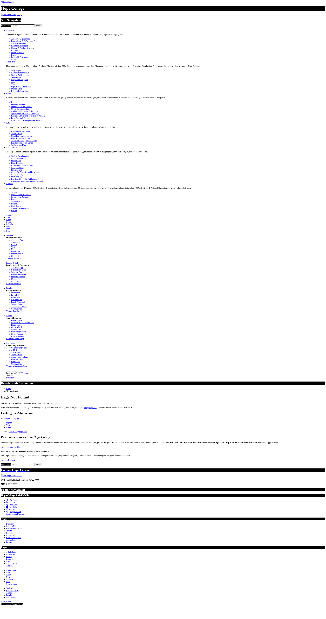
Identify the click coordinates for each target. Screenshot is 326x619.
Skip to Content (7, 2)
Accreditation (11, 535)
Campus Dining (17, 167)
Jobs (8, 229)
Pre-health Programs (19, 57)
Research (9, 93)
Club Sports (16, 206)
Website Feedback (13, 538)
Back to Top (6, 602)
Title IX (9, 531)
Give (8, 231)
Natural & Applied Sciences (22, 48)
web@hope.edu (90, 408)
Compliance (11, 533)
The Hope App (17, 240)
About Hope (11, 570)
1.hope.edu (15, 242)
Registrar (14, 50)
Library (14, 55)
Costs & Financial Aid (20, 73)
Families (9, 288)
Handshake (15, 251)
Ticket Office (16, 134)
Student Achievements (20, 75)
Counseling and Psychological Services (27, 181)
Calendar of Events (19, 348)
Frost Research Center (20, 118)
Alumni (9, 316)
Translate (25, 373)
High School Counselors (21, 86)
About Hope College (19, 357)
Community (11, 343)
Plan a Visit (15, 325)
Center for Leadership (20, 109)
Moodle (14, 249)
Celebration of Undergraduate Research (27, 120)
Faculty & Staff (12, 263)
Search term (6, 25)
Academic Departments (20, 39)
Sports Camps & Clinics (21, 195)
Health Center (16, 170)
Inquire (9, 423)
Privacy (9, 542)
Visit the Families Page (15, 311)
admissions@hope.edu (18, 432)
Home (8, 389)
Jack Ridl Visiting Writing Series (24, 140)
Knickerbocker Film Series (22, 143)
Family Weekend (18, 302)
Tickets (14, 192)
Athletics (9, 184)
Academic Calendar (19, 306)
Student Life (16, 161)
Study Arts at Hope (19, 145)
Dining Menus (17, 254)
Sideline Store (16, 201)
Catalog (14, 59)
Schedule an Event (18, 270)
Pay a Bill (15, 295)
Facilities (14, 204)
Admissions (11, 62)
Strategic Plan (16, 272)
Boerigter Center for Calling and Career (27, 179)
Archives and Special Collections (24, 111)
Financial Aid (16, 297)
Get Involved (16, 300)
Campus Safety (17, 174)
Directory (10, 378)
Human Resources (18, 274)
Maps (8, 226)
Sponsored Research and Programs (25, 113)
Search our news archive (11, 447)
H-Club (14, 211)
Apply (13, 82)
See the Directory (8, 460)
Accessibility (11, 540)
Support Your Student (20, 304)
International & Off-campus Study (25, 41)
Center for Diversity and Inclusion (25, 172)
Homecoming (16, 320)
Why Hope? (16, 70)
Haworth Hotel (17, 359)
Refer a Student (17, 336)
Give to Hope (11, 584)
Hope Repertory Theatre (21, 138)
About (8, 215)
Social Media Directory (15, 514)
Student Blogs (17, 89)
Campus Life (11, 147)
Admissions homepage (10, 418)
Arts (8, 123)
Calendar (9, 224)
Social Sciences (17, 52)
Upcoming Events (18, 332)
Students (9, 235)
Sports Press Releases (20, 197)
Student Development (20, 156)
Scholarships (16, 77)
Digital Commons (18, 104)
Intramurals (15, 199)
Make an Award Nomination (22, 322)
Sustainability (16, 177)
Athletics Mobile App (20, 208)
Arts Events (16, 352)
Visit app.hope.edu (13, 258)
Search (38, 26)
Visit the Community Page (16, 366)
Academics (10, 30)
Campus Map (16, 256)
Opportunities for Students (21, 107)
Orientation (15, 293)
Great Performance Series (21, 136)
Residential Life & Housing (22, 165)
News (8, 222)
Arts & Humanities (18, 43)
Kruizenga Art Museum (20, 131)
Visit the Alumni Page (15, 339)
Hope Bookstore (17, 163)
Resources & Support (19, 46)
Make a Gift (16, 329)
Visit (13, 84)
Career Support (17, 334)
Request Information (19, 91)
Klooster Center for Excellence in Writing (28, 116)
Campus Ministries (18, 158)
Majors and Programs (19, 80)
